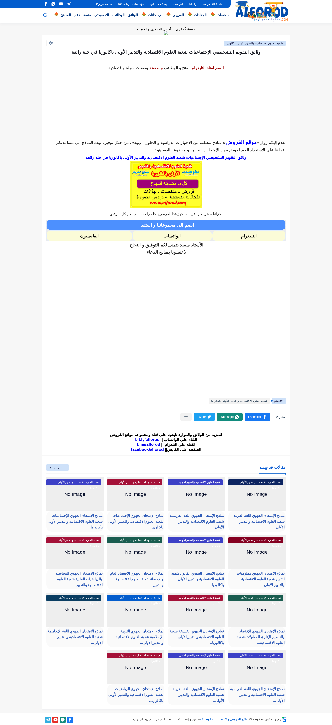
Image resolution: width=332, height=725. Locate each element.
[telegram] (68, 4)
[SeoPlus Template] (284, 719)
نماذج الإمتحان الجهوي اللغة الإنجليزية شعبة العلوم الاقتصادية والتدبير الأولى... (75, 637)
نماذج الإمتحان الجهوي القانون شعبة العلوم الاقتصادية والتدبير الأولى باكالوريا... (197, 579)
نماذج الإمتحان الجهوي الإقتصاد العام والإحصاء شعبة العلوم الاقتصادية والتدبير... (136, 579)
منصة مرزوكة (104, 4)
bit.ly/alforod (147, 439)
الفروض (178, 15)
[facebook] (45, 4)
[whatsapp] (53, 4)
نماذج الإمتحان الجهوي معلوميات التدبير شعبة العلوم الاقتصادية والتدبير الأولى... (261, 579)
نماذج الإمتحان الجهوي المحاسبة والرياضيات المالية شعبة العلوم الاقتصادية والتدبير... (79, 579)
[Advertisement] (166, 103)
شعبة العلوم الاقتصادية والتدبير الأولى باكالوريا (255, 43)
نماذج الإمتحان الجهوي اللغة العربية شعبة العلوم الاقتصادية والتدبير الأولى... (259, 521)
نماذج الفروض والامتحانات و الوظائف (224, 719)
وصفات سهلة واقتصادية (128, 67)
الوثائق (133, 15)
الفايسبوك (89, 235)
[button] (257, 417)
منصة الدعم (82, 15)
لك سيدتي (101, 15)
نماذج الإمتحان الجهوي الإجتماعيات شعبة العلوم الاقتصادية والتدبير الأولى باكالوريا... (135, 521)
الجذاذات (200, 15)
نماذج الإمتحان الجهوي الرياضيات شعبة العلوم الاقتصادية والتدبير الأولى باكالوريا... (135, 694)
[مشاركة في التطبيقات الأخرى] (186, 417)
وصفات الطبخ (158, 4)
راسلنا (192, 4)
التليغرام (249, 235)
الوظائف (118, 15)
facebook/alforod (147, 449)
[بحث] (45, 15)
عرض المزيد (57, 467)
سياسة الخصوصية (213, 4)
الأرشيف (178, 4)
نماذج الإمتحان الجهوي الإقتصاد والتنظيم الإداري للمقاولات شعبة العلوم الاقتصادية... (261, 637)
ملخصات (223, 15)
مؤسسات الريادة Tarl (131, 4)
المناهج (66, 15)
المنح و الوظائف (177, 67)
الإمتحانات (155, 15)
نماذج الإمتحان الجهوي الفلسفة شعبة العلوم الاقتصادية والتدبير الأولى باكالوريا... (197, 637)
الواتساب (172, 235)
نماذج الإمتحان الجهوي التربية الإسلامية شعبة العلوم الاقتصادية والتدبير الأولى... (139, 637)
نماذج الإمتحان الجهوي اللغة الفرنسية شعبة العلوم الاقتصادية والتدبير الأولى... (196, 521)
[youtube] (61, 4)
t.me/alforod (148, 444)
